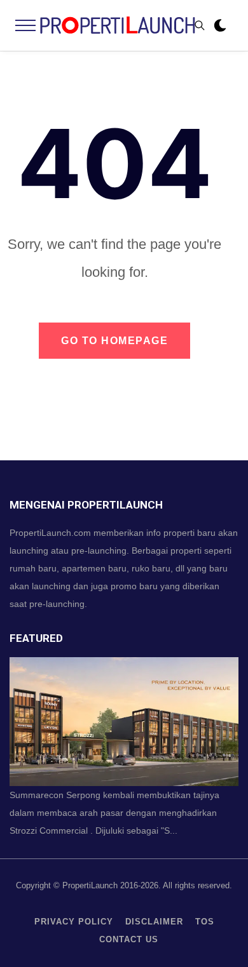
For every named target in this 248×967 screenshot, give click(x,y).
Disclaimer (154, 921)
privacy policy (73, 921)
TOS (204, 921)
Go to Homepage (114, 340)
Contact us (128, 939)
